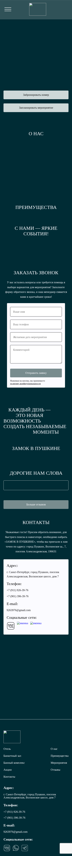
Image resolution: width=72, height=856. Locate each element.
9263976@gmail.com (19, 610)
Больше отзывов (36, 504)
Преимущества (60, 755)
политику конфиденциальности (25, 383)
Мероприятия (59, 762)
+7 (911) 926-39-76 (66, 9)
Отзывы (55, 769)
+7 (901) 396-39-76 (17, 596)
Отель (7, 748)
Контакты (9, 776)
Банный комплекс (14, 762)
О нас (54, 748)
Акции (7, 769)
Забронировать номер (36, 94)
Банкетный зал (12, 755)
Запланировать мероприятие (36, 107)
